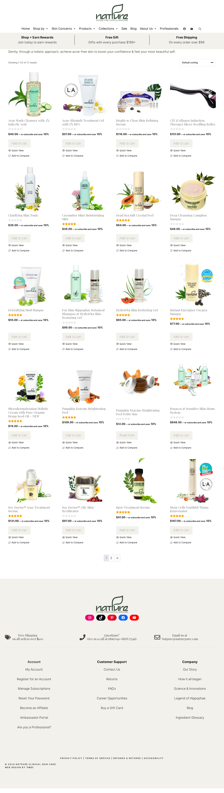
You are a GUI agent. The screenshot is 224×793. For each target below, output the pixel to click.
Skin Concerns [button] (62, 28)
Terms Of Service (97, 758)
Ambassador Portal (34, 717)
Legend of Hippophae (189, 698)
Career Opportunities (112, 698)
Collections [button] (106, 28)
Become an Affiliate (34, 708)
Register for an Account (34, 679)
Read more (127, 435)
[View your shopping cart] (191, 29)
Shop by (38, 28)
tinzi (30, 767)
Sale (124, 28)
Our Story (190, 669)
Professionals (169, 28)
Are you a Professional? (34, 727)
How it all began (190, 679)
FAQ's (112, 688)
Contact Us (112, 669)
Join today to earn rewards (37, 42)
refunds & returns (127, 758)
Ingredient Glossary (190, 717)
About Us (146, 28)
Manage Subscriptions (34, 688)
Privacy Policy (71, 758)
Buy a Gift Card (112, 708)
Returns (112, 679)
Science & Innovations (190, 688)
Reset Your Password (34, 698)
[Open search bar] (200, 28)
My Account (34, 669)
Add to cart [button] (19, 143)
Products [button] (85, 28)
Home (25, 28)
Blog (133, 28)
